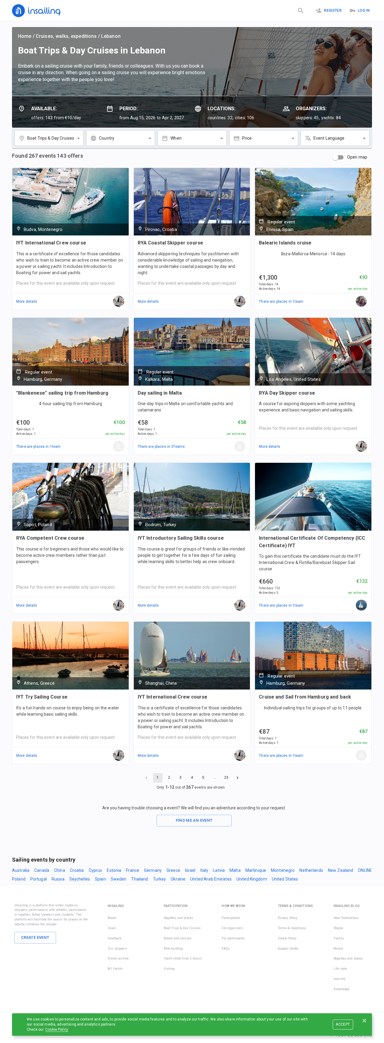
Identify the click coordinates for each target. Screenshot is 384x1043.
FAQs (226, 949)
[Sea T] (362, 605)
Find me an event (194, 820)
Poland (19, 879)
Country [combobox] (106, 138)
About (112, 918)
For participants (233, 938)
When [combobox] (176, 138)
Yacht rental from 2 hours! (183, 958)
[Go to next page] (237, 778)
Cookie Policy (56, 1029)
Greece (173, 870)
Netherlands (311, 870)
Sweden (119, 879)
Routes (338, 949)
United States (285, 879)
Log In (364, 10)
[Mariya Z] (362, 302)
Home (25, 36)
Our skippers (117, 949)
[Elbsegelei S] (119, 447)
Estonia (114, 870)
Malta (235, 870)
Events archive (118, 958)
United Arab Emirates (211, 879)
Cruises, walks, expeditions (66, 36)
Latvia (219, 870)
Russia (58, 879)
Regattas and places (179, 918)
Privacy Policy (288, 918)
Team (112, 928)
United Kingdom (251, 879)
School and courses (177, 938)
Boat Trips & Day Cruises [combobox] (50, 138)
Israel (190, 870)
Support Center (288, 949)
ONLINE (365, 870)
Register (333, 10)
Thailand (139, 879)
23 (226, 777)
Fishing (169, 969)
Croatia (77, 870)
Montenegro (283, 870)
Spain (100, 879)
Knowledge (341, 989)
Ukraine (178, 879)
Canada (41, 870)
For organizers (232, 928)
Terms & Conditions (292, 928)
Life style (340, 969)
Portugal (38, 879)
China (59, 870)
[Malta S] (240, 447)
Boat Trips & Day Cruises (182, 928)
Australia (20, 870)
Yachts (339, 938)
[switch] (335, 157)
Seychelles (79, 879)
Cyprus (95, 870)
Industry (340, 979)
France (132, 870)
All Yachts (115, 969)
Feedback (115, 938)
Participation (231, 918)
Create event (35, 937)
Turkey (159, 879)
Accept (343, 1024)
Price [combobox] (247, 138)
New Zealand (340, 870)
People (338, 928)
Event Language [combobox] (329, 138)
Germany (153, 870)
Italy (204, 870)
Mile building (173, 949)
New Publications (346, 918)
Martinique (255, 870)
